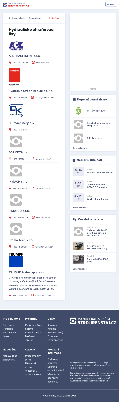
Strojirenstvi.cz (18, 18)
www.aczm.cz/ (42, 62)
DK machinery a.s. (22, 123)
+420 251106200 (19, 295)
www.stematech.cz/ (44, 247)
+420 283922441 (19, 159)
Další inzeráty (79, 269)
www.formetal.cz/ (43, 159)
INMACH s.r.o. (18, 181)
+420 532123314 (19, 97)
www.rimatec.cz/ (43, 217)
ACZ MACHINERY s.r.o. (25, 56)
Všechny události (80, 207)
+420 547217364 (19, 247)
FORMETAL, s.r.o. (21, 152)
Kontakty (52, 325)
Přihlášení (8, 328)
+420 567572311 (19, 130)
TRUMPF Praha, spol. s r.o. (27, 272)
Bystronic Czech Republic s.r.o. (31, 91)
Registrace (8, 325)
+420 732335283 (20, 62)
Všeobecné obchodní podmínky (53, 378)
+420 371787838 (19, 188)
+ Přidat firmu (53, 18)
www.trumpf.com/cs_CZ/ (46, 295)
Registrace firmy (33, 325)
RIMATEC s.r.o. (19, 211)
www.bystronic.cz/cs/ (44, 97)
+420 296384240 (20, 217)
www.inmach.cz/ (42, 188)
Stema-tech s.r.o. (21, 240)
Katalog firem (35, 18)
